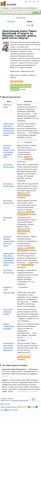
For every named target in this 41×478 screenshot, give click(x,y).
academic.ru (8, 3)
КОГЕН (4, 380)
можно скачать (22, 214)
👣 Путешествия (5, 404)
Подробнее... (22, 120)
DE (30, 1)
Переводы (11, 22)
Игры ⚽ (29, 25)
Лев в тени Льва (9, 292)
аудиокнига (28, 159)
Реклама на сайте (24, 400)
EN (26, 1)
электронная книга (23, 195)
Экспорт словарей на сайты (8, 407)
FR (38, 1)
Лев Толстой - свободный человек (8, 312)
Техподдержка (14, 400)
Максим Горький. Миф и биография (9, 326)
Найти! (36, 12)
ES (34, 1)
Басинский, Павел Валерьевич (14, 369)
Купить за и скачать (20, 87)
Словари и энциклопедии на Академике (19, 8)
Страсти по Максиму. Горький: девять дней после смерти (9, 241)
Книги (29, 22)
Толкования (20, 18)
